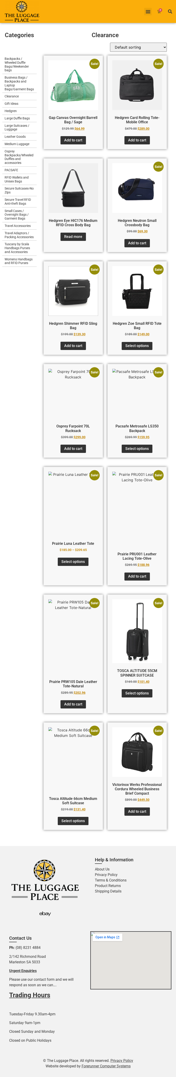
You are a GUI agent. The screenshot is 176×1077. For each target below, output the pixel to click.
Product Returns (108, 886)
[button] (148, 11)
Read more (73, 236)
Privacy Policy (106, 875)
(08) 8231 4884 (28, 947)
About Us (102, 869)
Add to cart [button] (73, 140)
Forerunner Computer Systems (106, 1066)
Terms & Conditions (110, 880)
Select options (137, 346)
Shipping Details (108, 891)
